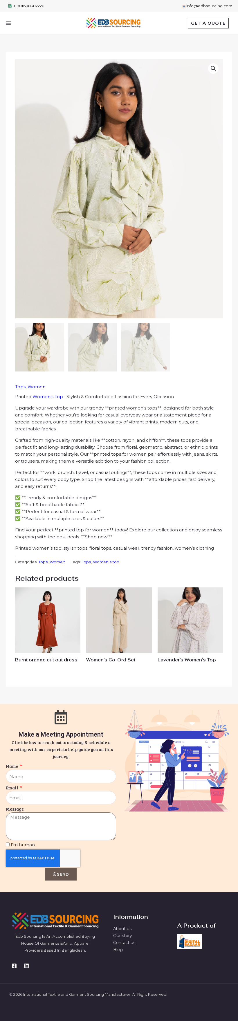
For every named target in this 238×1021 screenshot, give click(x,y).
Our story (122, 935)
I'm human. (23, 844)
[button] (208, 23)
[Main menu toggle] (8, 23)
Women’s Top (48, 396)
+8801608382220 (28, 5)
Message (15, 809)
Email (12, 788)
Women (37, 386)
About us (122, 928)
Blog (118, 949)
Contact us (124, 942)
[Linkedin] (26, 965)
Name (12, 766)
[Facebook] (14, 965)
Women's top (106, 562)
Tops (20, 386)
